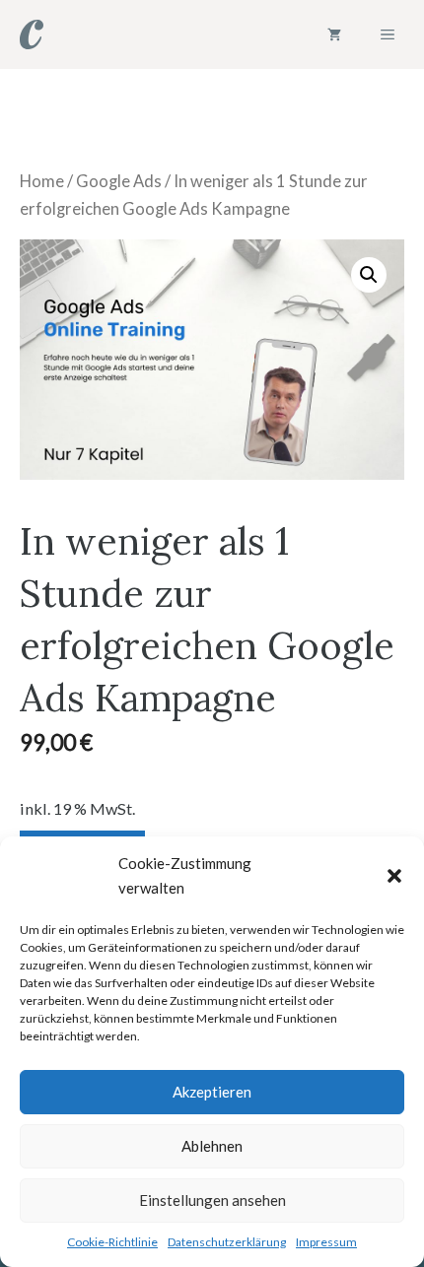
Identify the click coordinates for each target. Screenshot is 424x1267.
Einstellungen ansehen (212, 1200)
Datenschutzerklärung (227, 1241)
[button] (394, 876)
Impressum (326, 1241)
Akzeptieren (212, 1091)
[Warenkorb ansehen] (334, 34)
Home (42, 181)
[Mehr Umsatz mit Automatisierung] (31, 34)
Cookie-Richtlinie (112, 1241)
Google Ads (119, 181)
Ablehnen (212, 1146)
